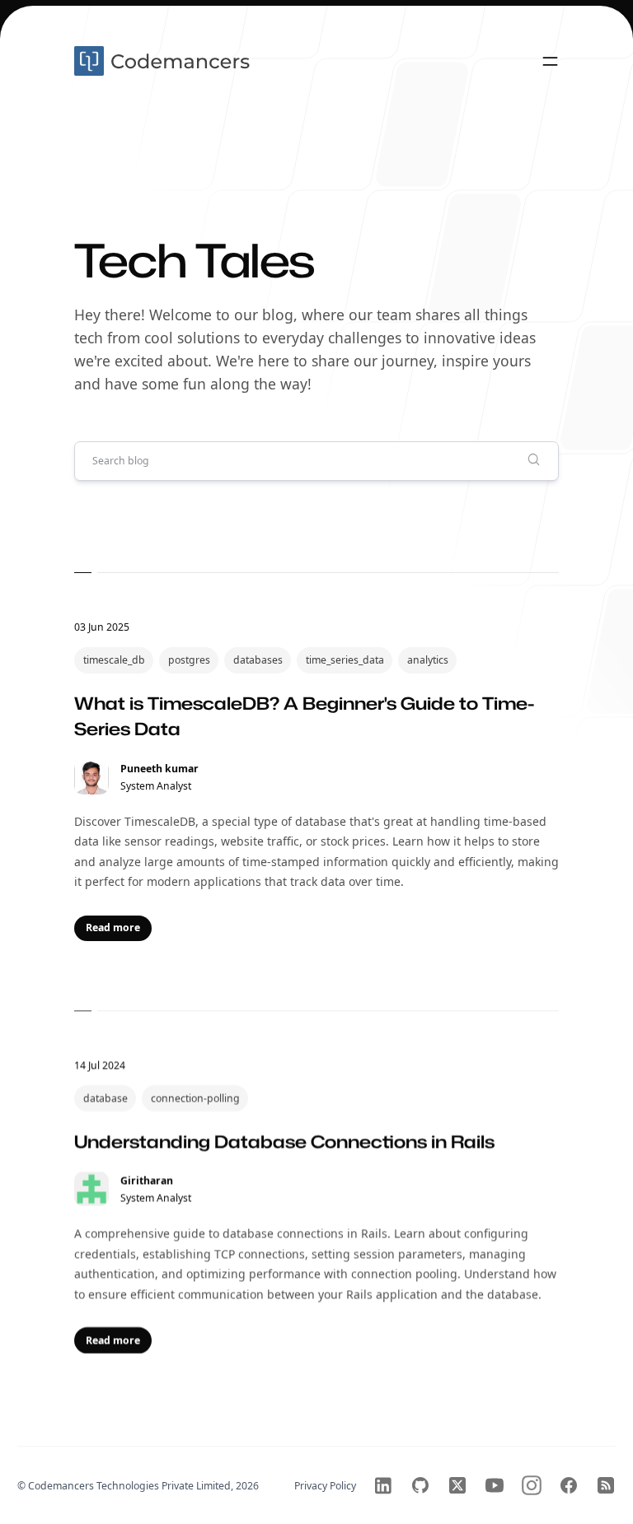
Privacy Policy (325, 1486)
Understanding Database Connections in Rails (284, 1141)
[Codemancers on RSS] (606, 1485)
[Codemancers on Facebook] (569, 1485)
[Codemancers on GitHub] (420, 1485)
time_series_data (345, 660)
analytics (427, 660)
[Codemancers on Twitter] (457, 1485)
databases (258, 660)
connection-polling (195, 1098)
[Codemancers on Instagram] (532, 1485)
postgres (189, 660)
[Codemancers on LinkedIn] (383, 1485)
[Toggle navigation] (550, 61)
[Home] (164, 61)
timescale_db (114, 660)
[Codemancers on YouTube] (494, 1485)
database (105, 1098)
